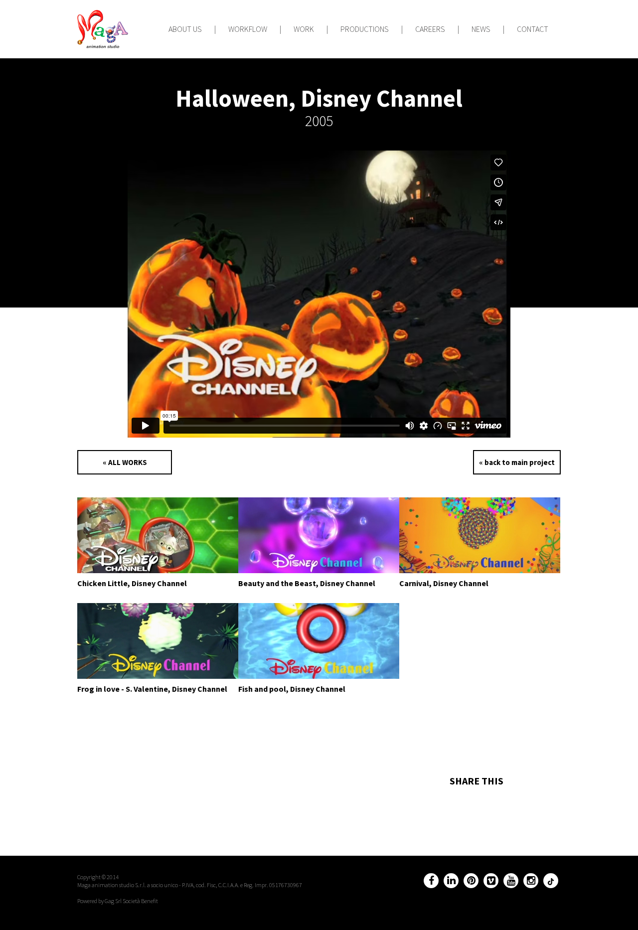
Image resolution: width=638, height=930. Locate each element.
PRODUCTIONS (364, 29)
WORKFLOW (247, 29)
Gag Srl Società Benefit (131, 901)
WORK (304, 29)
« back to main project (517, 462)
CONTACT (532, 29)
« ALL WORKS (125, 462)
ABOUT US (185, 29)
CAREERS (430, 29)
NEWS (481, 29)
